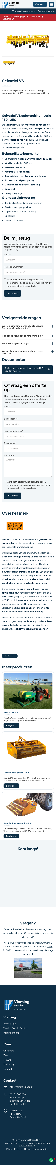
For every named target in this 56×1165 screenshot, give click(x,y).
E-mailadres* (11, 419)
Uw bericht (9, 455)
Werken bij (8, 1064)
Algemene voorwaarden (36, 1149)
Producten (35, 17)
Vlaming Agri (19, 17)
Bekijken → (11, 725)
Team (6, 1055)
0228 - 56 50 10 (18, 1094)
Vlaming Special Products (16, 1028)
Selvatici (6, 85)
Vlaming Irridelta (11, 1032)
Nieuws (7, 1059)
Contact (40, 4)
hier (9, 942)
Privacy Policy (13, 1149)
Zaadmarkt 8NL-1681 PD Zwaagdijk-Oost (18, 1113)
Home (5, 17)
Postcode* (10, 443)
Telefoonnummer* (13, 267)
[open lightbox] (28, 42)
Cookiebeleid (26, 1145)
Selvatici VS (9, 19)
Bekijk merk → (10, 656)
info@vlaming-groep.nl (21, 1086)
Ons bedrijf (8, 1050)
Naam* (7, 254)
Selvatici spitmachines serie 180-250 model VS (25, 370)
